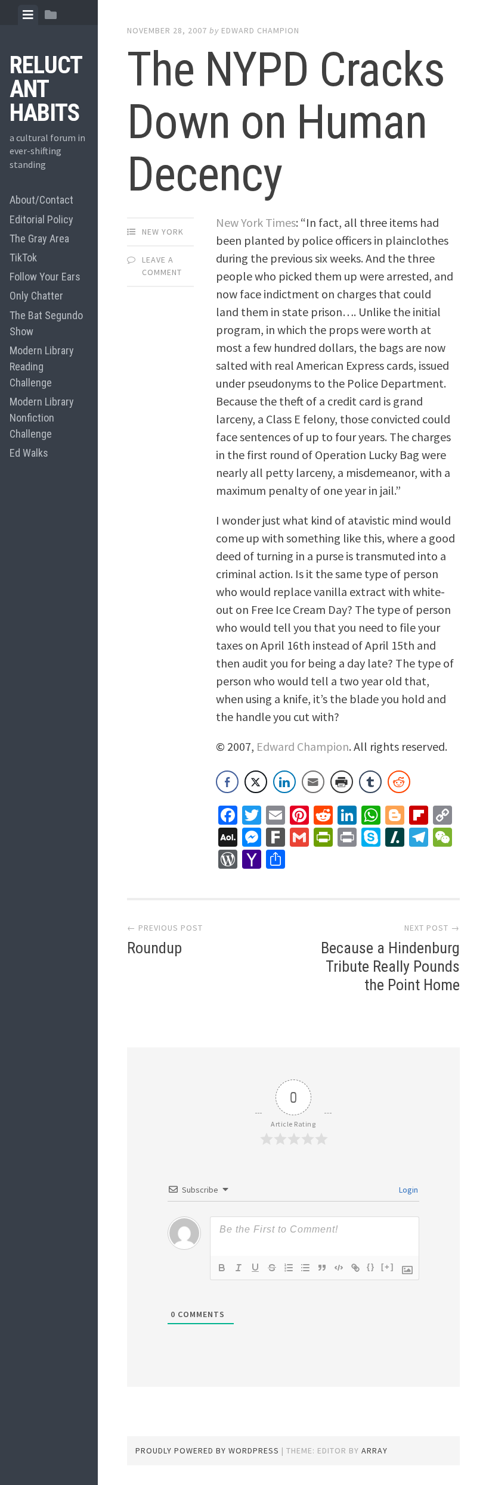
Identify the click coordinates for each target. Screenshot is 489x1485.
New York (163, 231)
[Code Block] (338, 1268)
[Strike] (272, 1268)
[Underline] (255, 1268)
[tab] (28, 15)
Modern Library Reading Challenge (42, 366)
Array (374, 1450)
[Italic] (238, 1268)
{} (371, 1266)
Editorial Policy (41, 219)
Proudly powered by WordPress (207, 1450)
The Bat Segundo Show (46, 323)
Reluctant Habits (46, 89)
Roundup (154, 948)
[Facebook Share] (227, 781)
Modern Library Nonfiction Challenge (42, 417)
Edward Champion (260, 30)
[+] (387, 1266)
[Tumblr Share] (370, 781)
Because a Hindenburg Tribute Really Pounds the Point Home (390, 966)
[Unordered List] (305, 1268)
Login (407, 1189)
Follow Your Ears (45, 276)
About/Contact (41, 200)
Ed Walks (29, 453)
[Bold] (221, 1268)
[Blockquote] (322, 1268)
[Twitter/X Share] (255, 781)
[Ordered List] (288, 1268)
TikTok (23, 257)
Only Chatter (36, 295)
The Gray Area (39, 238)
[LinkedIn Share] (284, 781)
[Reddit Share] (399, 781)
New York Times (256, 222)
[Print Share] (341, 781)
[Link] (355, 1268)
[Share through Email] (313, 781)
